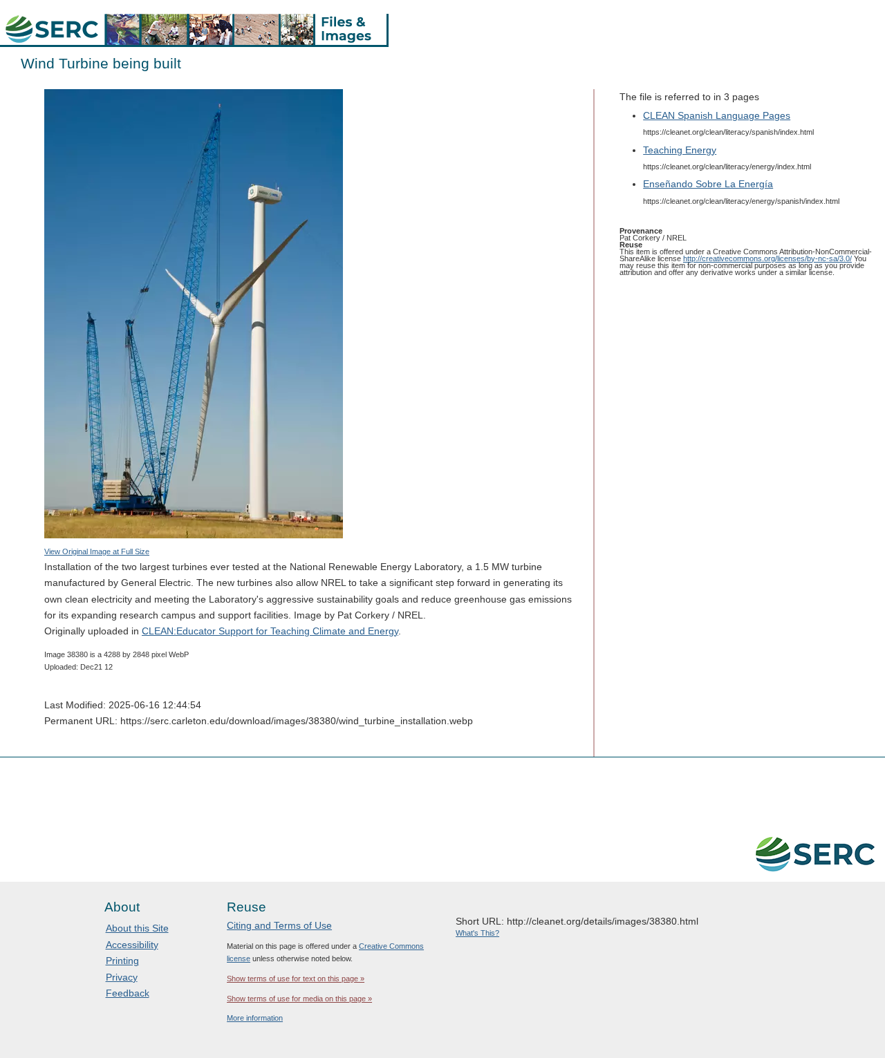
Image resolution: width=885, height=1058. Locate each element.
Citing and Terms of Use (279, 925)
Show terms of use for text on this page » (295, 978)
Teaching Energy (679, 149)
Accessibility (132, 944)
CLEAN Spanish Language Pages (716, 115)
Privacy (122, 977)
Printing (122, 960)
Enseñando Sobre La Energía (708, 183)
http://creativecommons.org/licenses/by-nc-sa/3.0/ (767, 258)
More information (255, 1018)
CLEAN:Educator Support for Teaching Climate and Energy (270, 630)
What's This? (477, 933)
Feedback (127, 993)
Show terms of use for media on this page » (299, 998)
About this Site (137, 928)
